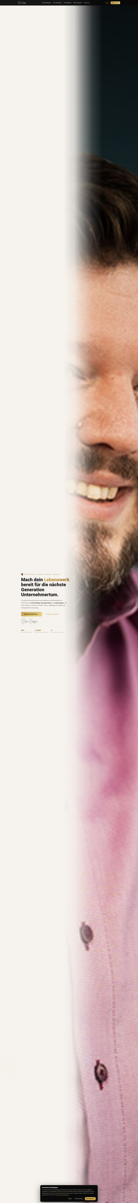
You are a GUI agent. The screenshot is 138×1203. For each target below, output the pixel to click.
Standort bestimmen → (31, 614)
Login (107, 2)
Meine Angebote (77, 2)
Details (70, 1198)
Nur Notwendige (79, 1198)
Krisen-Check (115, 2)
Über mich (86, 2)
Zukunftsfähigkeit (57, 2)
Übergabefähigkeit (46, 2)
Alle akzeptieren (90, 1198)
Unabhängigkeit (67, 2)
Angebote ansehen (52, 614)
